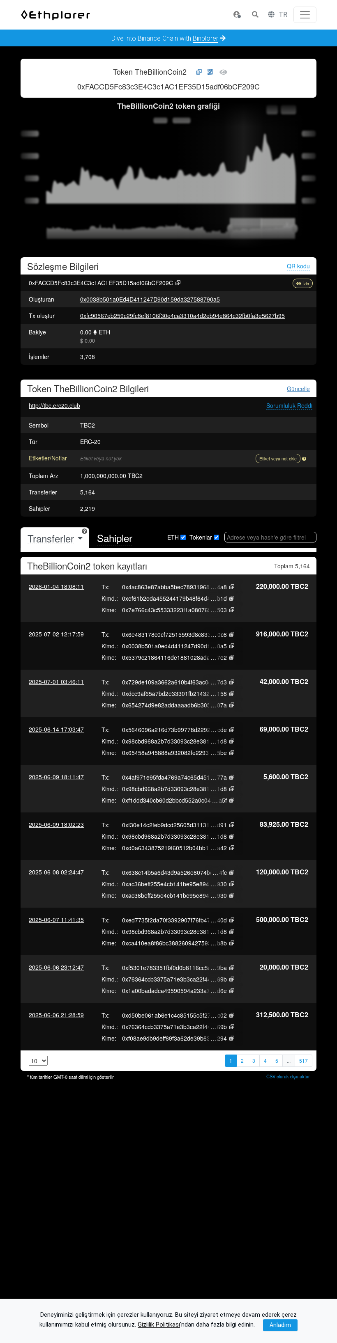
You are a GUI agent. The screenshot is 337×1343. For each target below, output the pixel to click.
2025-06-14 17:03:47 (56, 729)
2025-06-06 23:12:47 (56, 967)
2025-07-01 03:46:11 (56, 681)
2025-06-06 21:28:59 (56, 1015)
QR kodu (298, 266)
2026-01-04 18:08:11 (56, 586)
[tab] (55, 538)
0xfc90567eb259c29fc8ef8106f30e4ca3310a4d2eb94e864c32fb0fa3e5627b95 (182, 315)
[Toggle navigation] (304, 15)
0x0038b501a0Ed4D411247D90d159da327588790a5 (150, 299)
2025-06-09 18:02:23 (56, 824)
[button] (237, 15)
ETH (173, 537)
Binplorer (205, 38)
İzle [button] (305, 283)
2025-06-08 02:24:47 (56, 872)
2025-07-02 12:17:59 (56, 634)
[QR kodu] (210, 72)
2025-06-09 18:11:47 (56, 777)
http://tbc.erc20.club (54, 405)
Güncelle (298, 388)
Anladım (280, 1325)
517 (303, 1060)
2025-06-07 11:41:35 (56, 919)
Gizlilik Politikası (159, 1325)
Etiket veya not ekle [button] (278, 458)
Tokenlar (200, 537)
